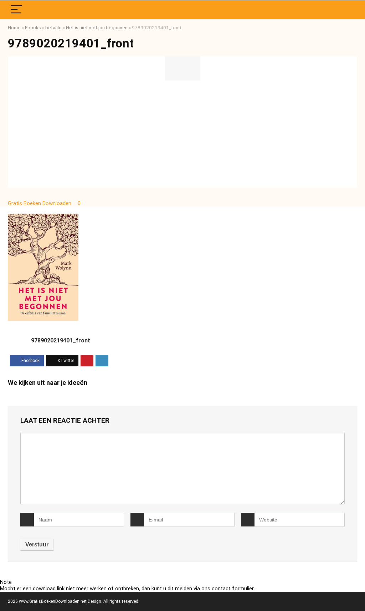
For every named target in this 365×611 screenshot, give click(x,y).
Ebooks (33, 27)
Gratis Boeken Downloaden (40, 203)
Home (14, 27)
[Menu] (16, 9)
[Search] (346, 9)
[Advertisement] (182, 134)
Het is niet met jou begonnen (97, 27)
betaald (53, 27)
